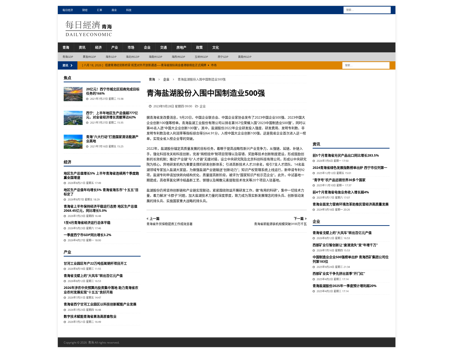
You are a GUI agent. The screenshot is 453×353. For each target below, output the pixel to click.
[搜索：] (367, 9)
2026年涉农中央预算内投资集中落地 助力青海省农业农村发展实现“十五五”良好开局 (101, 289)
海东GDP (111, 56)
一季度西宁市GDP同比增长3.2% (87, 235)
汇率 (99, 10)
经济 (98, 47)
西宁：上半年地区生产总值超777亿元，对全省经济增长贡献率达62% (112, 115)
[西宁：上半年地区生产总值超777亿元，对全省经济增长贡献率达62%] (73, 118)
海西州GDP (178, 56)
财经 (85, 10)
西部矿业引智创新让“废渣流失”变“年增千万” (345, 245)
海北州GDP (132, 56)
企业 (147, 47)
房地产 (181, 47)
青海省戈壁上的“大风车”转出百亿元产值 (93, 275)
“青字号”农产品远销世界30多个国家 (339, 180)
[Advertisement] (351, 104)
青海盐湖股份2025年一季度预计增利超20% (345, 285)
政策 (199, 47)
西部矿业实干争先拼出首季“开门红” (339, 273)
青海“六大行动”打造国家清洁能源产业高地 (112, 138)
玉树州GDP (201, 56)
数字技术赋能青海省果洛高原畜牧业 (90, 316)
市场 (131, 47)
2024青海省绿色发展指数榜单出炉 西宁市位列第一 (350, 167)
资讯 (82, 47)
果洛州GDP (89, 56)
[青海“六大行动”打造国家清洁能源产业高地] (73, 142)
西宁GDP (223, 56)
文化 (215, 47)
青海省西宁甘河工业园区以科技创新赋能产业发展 (100, 304)
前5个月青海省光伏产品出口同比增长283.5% (346, 155)
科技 (128, 10)
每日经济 (68, 10)
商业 (114, 10)
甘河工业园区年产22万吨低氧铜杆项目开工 (95, 263)
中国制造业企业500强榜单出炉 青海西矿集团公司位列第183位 (351, 259)
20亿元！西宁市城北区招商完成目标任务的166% (112, 91)
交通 (163, 47)
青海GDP (68, 56)
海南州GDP (155, 56)
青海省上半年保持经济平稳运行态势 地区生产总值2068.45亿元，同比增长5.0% (100, 208)
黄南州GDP (245, 56)
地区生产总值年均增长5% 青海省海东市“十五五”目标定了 (101, 191)
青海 (66, 47)
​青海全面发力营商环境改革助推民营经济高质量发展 (351, 204)
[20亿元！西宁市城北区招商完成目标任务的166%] (73, 94)
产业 (114, 47)
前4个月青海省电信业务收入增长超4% (341, 192)
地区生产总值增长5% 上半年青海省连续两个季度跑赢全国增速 (101, 175)
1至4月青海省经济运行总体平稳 (87, 222)
